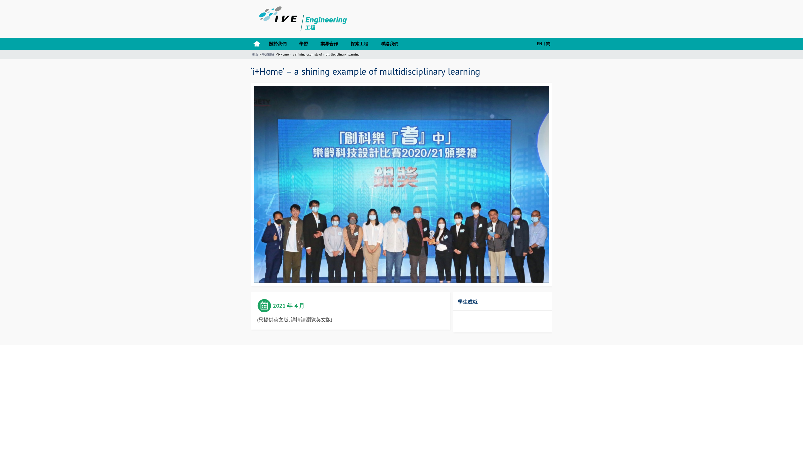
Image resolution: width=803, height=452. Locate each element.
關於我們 (278, 43)
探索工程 (359, 43)
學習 (303, 43)
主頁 (255, 54)
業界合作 (329, 43)
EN (539, 43)
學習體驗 (268, 54)
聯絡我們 (389, 43)
